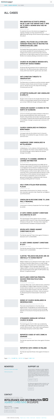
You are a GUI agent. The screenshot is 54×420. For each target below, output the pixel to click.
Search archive (12, 5)
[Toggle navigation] (51, 2)
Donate (31, 389)
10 (28, 358)
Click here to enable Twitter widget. (11, 369)
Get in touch (32, 417)
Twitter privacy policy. (8, 371)
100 (33, 358)
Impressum (38, 417)
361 (21, 358)
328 (16, 358)
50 (31, 358)
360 (19, 358)
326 (12, 358)
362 (23, 358)
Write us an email (10, 411)
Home (5, 5)
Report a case (33, 380)
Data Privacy (43, 417)
